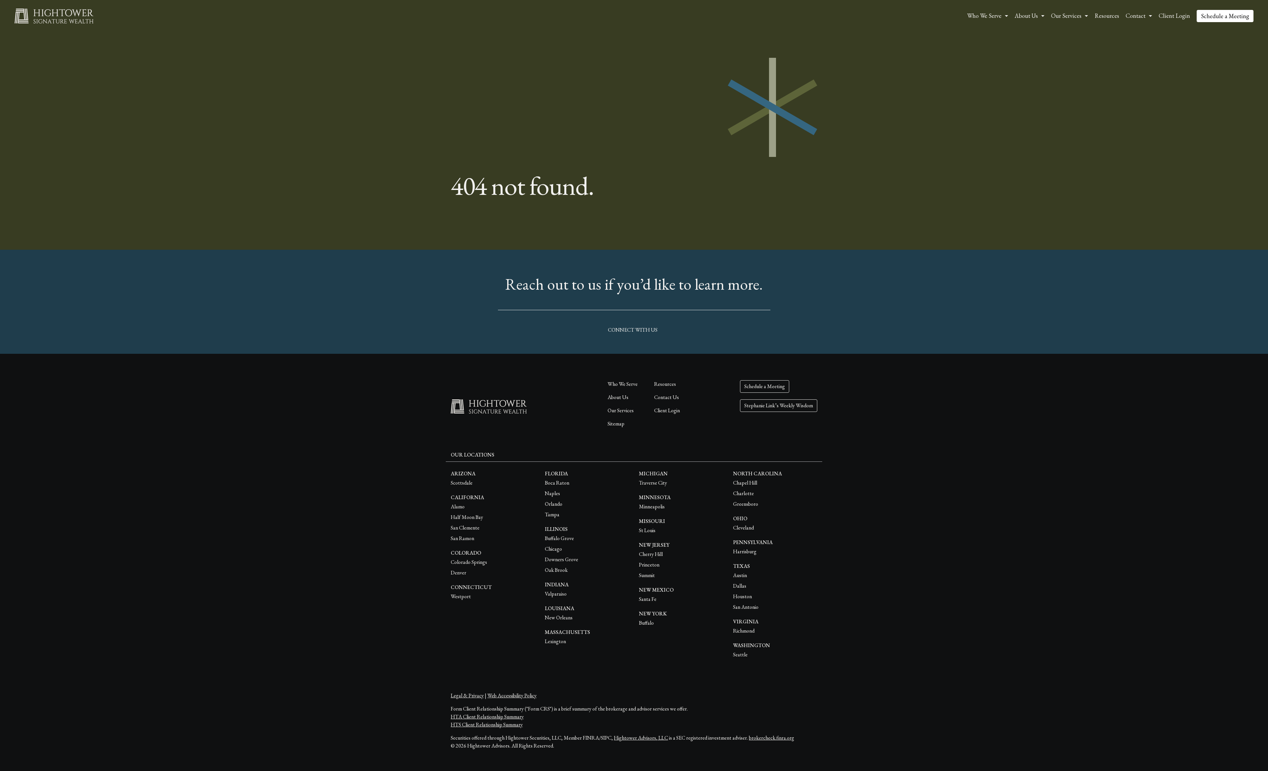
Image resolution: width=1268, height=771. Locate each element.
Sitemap (616, 423)
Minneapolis (652, 506)
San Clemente (465, 527)
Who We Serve (623, 384)
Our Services (621, 410)
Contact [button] (1135, 15)
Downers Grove (561, 559)
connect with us (632, 329)
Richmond (744, 630)
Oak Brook (556, 570)
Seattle (740, 654)
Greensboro (745, 503)
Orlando (553, 503)
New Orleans (559, 617)
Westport (461, 596)
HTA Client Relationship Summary (487, 716)
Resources (1107, 15)
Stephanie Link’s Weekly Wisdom (778, 405)
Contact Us (666, 397)
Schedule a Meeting (1225, 16)
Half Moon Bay (467, 517)
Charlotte (743, 493)
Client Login (1174, 15)
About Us (618, 397)
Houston (742, 596)
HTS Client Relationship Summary (487, 724)
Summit (647, 575)
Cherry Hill (651, 554)
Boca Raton (557, 482)
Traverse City (653, 482)
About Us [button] (1026, 15)
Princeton (649, 564)
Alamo (458, 506)
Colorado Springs (469, 562)
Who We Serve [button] (984, 15)
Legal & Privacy (467, 695)
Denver (458, 572)
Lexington (555, 641)
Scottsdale (462, 482)
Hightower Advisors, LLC (641, 737)
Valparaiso (556, 593)
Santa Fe (647, 599)
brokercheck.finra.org (771, 737)
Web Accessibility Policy (512, 695)
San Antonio (745, 607)
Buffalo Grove (559, 538)
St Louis (647, 530)
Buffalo (646, 622)
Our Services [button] (1066, 15)
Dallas (739, 585)
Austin (740, 575)
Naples (552, 493)
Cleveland (743, 527)
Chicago (553, 548)
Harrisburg (745, 551)
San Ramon (462, 538)
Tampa (552, 514)
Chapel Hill (745, 482)
